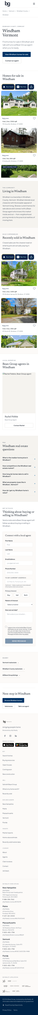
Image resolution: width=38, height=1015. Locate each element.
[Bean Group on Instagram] (10, 736)
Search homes (8, 756)
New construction (9, 774)
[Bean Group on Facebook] (5, 736)
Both (26, 595)
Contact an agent (12, 61)
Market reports (8, 833)
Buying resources (9, 760)
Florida (5, 822)
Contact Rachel (23, 425)
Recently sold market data (12, 842)
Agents (5, 857)
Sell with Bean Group (10, 784)
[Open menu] (34, 3)
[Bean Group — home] (7, 4)
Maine (5, 809)
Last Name (9, 550)
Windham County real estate (14, 669)
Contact (5, 866)
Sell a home (9, 706)
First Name (9, 541)
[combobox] (19, 581)
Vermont (11, 11)
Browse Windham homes (13, 700)
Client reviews (7, 861)
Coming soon (7, 769)
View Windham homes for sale (16, 54)
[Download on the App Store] (8, 745)
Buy (8, 595)
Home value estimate (10, 837)
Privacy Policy (7, 1010)
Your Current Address (15, 578)
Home (5, 11)
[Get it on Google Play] (21, 745)
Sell (17, 595)
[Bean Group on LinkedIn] (16, 736)
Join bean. (6, 871)
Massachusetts (8, 813)
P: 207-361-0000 (9, 916)
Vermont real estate (11, 662)
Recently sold (7, 794)
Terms (15, 1010)
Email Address (10, 559)
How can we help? (11, 610)
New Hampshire (8, 804)
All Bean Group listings (11, 675)
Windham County (22, 11)
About (5, 852)
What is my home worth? (11, 789)
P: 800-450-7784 (9, 932)
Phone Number (10, 569)
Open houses (7, 765)
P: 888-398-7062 (8, 899)
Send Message (19, 641)
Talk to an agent (23, 706)
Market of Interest (11, 600)
